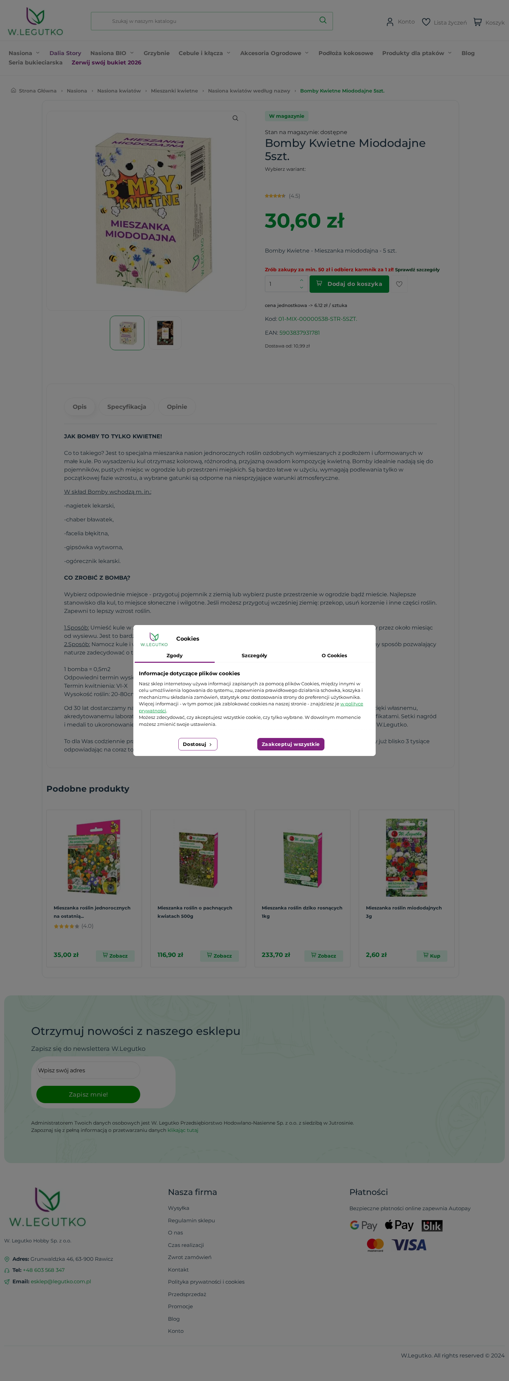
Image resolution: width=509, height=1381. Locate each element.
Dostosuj (195, 744)
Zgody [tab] (174, 655)
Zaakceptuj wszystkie (291, 744)
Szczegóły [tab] (254, 655)
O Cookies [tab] (334, 655)
